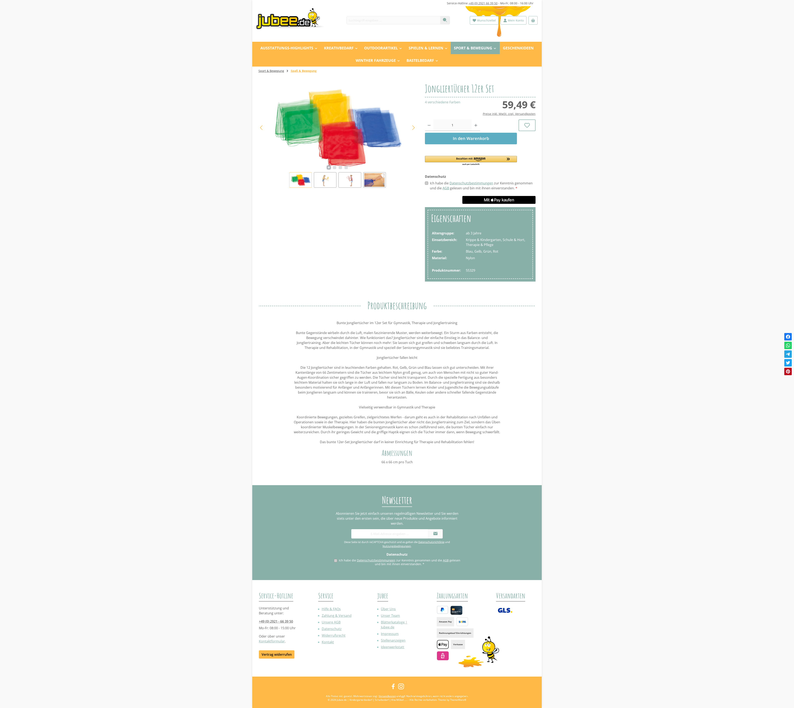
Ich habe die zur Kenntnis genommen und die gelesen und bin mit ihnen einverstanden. (481, 185)
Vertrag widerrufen (277, 654)
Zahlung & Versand (337, 615)
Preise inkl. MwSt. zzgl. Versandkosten (509, 114)
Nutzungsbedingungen (397, 546)
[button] (471, 161)
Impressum (390, 634)
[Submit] (435, 533)
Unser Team (390, 615)
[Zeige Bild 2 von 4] (334, 167)
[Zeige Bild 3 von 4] (340, 167)
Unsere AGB (331, 622)
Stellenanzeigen (393, 640)
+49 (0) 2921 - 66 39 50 (276, 621)
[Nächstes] (413, 127)
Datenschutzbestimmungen (471, 183)
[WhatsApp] (788, 345)
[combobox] (393, 20)
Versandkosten (387, 696)
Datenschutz (332, 629)
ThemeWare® (458, 700)
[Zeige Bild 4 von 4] (346, 167)
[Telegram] (788, 354)
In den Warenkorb (471, 138)
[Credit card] (456, 610)
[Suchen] (445, 20)
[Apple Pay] (443, 644)
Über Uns (388, 609)
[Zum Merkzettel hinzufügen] (527, 125)
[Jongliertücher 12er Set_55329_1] (337, 127)
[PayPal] (442, 610)
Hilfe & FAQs (331, 609)
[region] (337, 135)
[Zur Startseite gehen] (292, 20)
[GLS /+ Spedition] (505, 610)
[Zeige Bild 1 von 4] (328, 167)
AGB (445, 188)
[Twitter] (788, 363)
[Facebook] (788, 336)
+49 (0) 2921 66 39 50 (483, 3)
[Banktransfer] (462, 621)
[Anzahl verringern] (429, 125)
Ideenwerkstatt (392, 647)
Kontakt (328, 642)
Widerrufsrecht (334, 635)
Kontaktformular (272, 641)
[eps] (443, 655)
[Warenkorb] (533, 20)
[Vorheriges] (261, 127)
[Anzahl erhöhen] (476, 125)
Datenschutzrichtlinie (431, 542)
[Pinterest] (788, 371)
